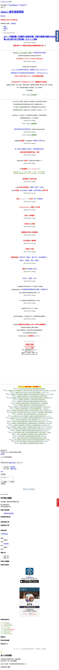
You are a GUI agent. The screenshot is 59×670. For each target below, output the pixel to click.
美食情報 (13, 23)
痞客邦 (10, 462)
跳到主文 (3, 16)
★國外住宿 (13, 468)
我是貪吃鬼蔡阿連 (9, 513)
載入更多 (3, 474)
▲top (2, 471)
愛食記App (30, 577)
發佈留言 (3, 483)
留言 (14, 462)
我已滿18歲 (3, 667)
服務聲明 (44, 648)
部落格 (5, 28)
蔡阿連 (2, 454)
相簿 (5, 26)
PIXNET (18, 648)
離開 (9, 667)
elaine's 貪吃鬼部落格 (12, 11)
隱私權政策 (38, 648)
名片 (5, 30)
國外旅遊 (12, 467)
